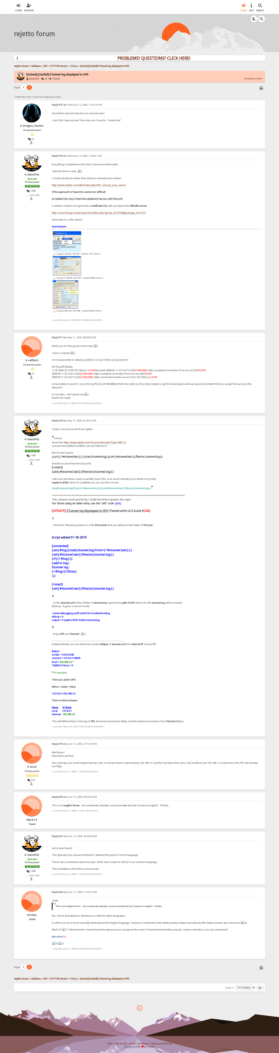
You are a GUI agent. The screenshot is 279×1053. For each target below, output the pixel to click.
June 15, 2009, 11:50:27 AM (74, 892)
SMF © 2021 (121, 1043)
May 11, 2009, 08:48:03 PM (74, 337)
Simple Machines (138, 1043)
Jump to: (230, 987)
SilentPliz (34, 78)
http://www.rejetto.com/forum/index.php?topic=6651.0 (95, 442)
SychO (151, 1046)
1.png (59, 253)
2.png (59, 278)
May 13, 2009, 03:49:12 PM (74, 420)
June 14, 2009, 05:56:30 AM (74, 796)
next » (259, 78)
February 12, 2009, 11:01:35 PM (77, 104)
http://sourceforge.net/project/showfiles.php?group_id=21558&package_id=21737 (99, 212)
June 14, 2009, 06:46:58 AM (74, 836)
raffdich (33, 360)
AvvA (33, 766)
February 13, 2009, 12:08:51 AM (77, 155)
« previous (249, 78)
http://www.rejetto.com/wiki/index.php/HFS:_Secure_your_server (89, 185)
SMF (109, 1043)
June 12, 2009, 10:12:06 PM (74, 743)
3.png (59, 310)
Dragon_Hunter (33, 125)
